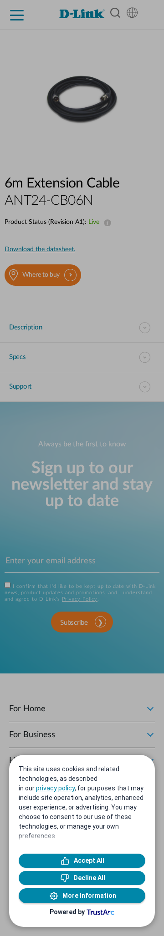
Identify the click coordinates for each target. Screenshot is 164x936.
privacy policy (55, 788)
